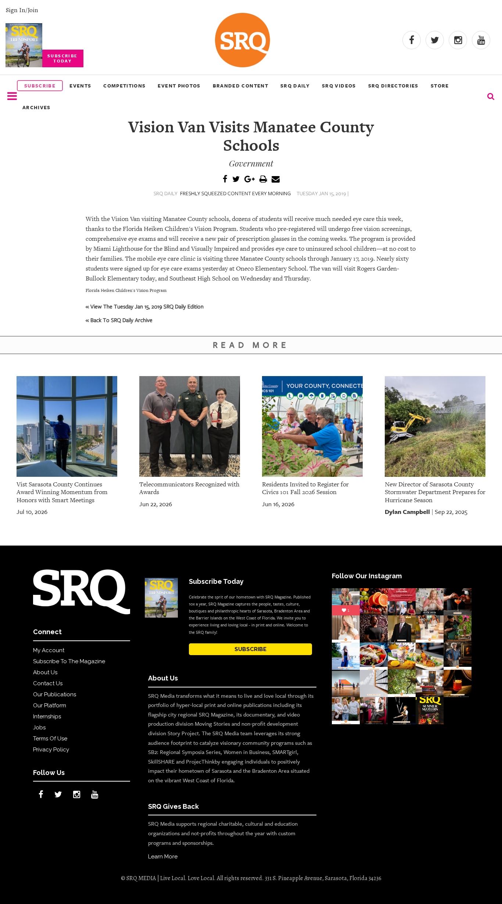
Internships (47, 716)
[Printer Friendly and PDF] (263, 179)
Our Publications (54, 694)
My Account (48, 650)
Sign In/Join (22, 10)
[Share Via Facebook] (225, 179)
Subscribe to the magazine (69, 661)
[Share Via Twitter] (236, 179)
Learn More (163, 856)
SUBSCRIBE (250, 649)
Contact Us (47, 683)
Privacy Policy (51, 749)
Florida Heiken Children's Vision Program (126, 290)
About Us (45, 672)
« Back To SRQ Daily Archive (119, 320)
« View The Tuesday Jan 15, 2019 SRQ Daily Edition (145, 306)
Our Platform (49, 705)
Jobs (39, 727)
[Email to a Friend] (276, 179)
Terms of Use (50, 738)
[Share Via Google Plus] (249, 179)
